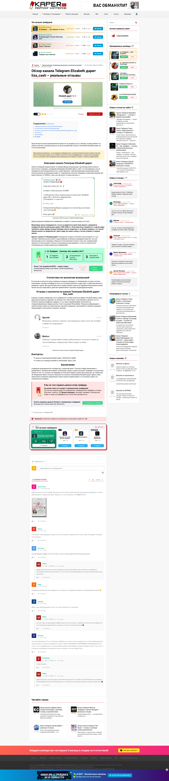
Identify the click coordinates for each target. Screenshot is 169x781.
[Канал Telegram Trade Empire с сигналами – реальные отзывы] (112, 301)
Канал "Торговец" (45, 46)
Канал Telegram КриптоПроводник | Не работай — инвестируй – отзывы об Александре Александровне (125, 340)
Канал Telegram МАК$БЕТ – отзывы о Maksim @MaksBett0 (123, 204)
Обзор (132, 56)
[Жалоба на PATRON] (112, 392)
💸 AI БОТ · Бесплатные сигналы (89, 774)
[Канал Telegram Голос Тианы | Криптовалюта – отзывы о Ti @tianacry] (112, 130)
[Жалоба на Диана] (112, 365)
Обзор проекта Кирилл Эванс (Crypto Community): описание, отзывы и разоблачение (51, 710)
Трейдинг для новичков (47, 54)
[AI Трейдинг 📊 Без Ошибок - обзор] (115, 55)
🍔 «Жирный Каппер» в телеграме (128, 63)
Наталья (51, 566)
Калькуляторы (136, 14)
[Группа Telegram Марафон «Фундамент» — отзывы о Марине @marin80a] (112, 115)
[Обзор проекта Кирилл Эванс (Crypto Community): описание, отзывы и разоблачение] (36, 709)
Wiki (96, 14)
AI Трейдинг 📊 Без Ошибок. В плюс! (51, 29)
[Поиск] (136, 22)
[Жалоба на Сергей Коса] (112, 377)
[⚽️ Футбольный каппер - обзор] (114, 97)
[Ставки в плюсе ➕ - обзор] (114, 87)
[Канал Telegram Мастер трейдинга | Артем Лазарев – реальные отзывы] (74, 709)
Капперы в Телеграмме (52, 14)
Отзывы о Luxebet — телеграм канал (123, 222)
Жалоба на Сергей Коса (125, 375)
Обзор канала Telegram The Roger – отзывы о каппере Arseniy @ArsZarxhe (88, 728)
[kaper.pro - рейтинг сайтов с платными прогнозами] (48, 9)
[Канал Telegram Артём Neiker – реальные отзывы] (36, 728)
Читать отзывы (94, 268)
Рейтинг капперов (72, 14)
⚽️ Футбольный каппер (127, 94)
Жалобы (87, 14)
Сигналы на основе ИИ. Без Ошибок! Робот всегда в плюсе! (64, 437)
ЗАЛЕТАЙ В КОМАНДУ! (121, 775)
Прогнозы (43, 758)
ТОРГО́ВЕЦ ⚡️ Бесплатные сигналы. (128, 74)
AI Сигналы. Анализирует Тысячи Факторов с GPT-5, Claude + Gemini (46, 436)
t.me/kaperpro (122, 36)
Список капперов (105, 758)
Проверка (127, 14)
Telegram (44, 445)
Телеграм (99, 28)
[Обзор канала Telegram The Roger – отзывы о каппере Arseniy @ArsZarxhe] (74, 728)
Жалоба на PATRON (123, 390)
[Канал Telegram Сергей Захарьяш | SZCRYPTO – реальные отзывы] (112, 163)
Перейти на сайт (94, 114)
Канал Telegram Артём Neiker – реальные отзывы (51, 727)
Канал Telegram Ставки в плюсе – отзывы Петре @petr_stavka (125, 238)
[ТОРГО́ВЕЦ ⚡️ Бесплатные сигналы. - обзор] (115, 76)
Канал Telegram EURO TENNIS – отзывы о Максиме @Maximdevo (124, 273)
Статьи (116, 14)
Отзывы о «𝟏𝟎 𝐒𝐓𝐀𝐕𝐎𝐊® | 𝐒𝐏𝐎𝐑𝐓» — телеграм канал (123, 254)
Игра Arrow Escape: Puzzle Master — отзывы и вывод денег (123, 185)
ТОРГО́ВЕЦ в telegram (81, 437)
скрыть (50, 124)
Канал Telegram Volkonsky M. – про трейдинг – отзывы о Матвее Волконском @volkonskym (126, 147)
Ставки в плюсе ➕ (126, 84)
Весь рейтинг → (100, 427)
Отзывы (81, 114)
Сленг (106, 14)
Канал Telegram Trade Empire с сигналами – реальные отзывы (124, 301)
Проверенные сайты (71, 758)
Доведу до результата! (97, 437)
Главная (35, 14)
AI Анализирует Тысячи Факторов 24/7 (51, 38)
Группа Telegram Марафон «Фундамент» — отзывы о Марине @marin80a (126, 115)
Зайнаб (51, 619)
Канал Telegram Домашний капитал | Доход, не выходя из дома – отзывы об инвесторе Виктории (126, 319)
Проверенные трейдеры (93, 403)
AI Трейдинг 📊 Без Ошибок (126, 52)
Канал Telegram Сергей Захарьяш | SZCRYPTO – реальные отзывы (125, 163)
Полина (51, 660)
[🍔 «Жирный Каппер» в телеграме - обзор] (115, 65)
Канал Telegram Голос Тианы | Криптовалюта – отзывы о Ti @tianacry (125, 130)
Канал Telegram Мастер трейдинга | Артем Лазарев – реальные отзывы (88, 710)
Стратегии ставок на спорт (129, 758)
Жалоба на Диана (122, 364)
